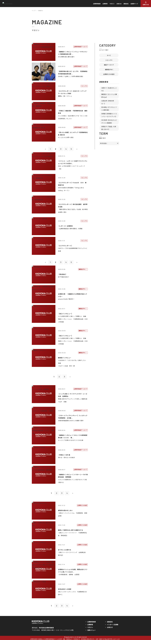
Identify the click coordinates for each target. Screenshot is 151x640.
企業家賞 (105, 4)
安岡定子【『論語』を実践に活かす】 (108, 127)
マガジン (112, 4)
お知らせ (119, 4)
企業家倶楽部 (96, 4)
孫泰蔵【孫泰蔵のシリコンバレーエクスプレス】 (109, 115)
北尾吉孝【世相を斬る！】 (107, 102)
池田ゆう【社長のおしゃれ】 (109, 89)
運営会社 (126, 4)
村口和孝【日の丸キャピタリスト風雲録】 (109, 121)
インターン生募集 (112, 624)
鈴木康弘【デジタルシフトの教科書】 (109, 108)
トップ (33, 10)
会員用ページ (134, 4)
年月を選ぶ (103, 143)
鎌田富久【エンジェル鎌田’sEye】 (109, 95)
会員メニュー (91, 630)
